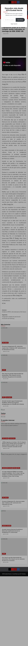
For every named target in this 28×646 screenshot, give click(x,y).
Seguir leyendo (14, 23)
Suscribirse (20, 19)
